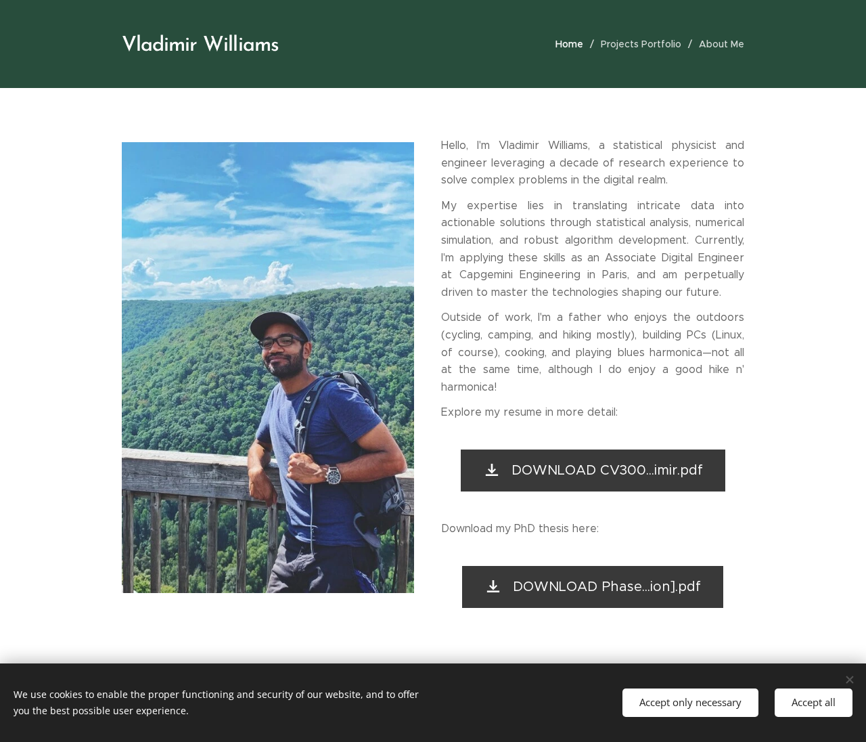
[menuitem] (573, 44)
